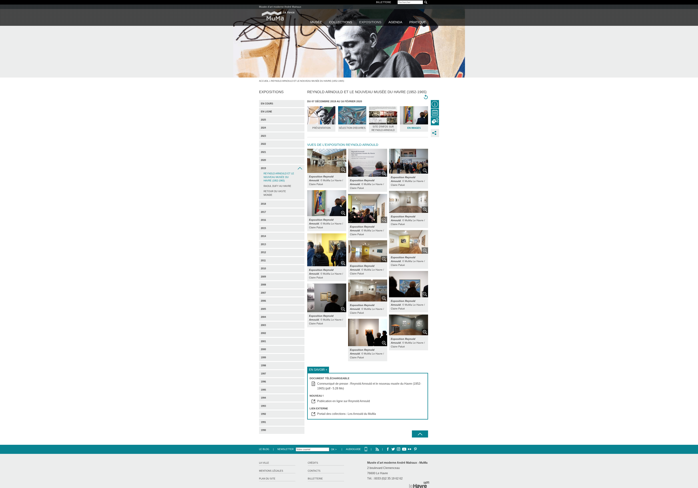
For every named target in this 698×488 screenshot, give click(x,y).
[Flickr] (409, 449)
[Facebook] (387, 449)
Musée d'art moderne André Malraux (280, 6)
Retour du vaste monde (275, 193)
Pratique (417, 22)
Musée (316, 22)
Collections (340, 22)
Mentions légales (271, 470)
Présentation (321, 128)
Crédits (313, 462)
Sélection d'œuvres (352, 128)
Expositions (370, 22)
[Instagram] (398, 449)
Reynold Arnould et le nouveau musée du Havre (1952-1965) (279, 177)
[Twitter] (393, 449)
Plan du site (267, 478)
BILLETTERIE (383, 2)
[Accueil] (278, 16)
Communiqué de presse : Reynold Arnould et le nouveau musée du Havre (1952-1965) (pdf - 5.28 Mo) (369, 386)
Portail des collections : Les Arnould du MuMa (346, 413)
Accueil (264, 81)
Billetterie (315, 478)
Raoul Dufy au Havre (277, 186)
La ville (264, 462)
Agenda (395, 22)
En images (414, 128)
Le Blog (264, 449)
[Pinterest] (415, 449)
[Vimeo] (404, 449)
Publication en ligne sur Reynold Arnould (343, 401)
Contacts (314, 470)
